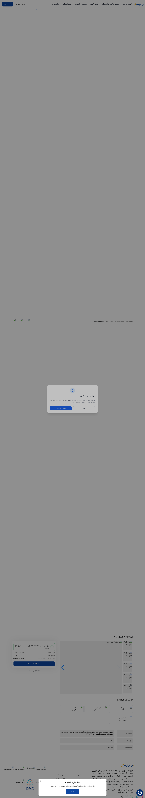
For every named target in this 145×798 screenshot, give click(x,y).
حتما (72, 791)
